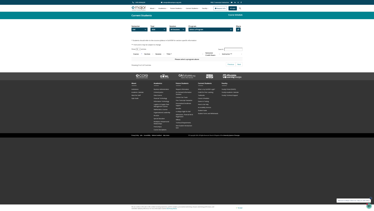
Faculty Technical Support (230, 95)
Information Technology (161, 101)
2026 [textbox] (153, 29)
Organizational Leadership (162, 112)
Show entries (138, 49)
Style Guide (134, 98)
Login (234, 8)
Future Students (176, 8)
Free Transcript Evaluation (184, 100)
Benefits (178, 108)
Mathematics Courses (161, 109)
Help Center (166, 135)
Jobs (141, 135)
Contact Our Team (182, 97)
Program (192, 26)
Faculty (204, 8)
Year (152, 26)
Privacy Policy (135, 135)
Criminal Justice (158, 92)
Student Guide (202, 110)
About (152, 8)
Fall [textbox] (134, 29)
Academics (162, 8)
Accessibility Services (204, 107)
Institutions (134, 89)
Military (178, 120)
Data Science (158, 95)
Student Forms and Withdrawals (208, 113)
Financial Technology (160, 98)
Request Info (220, 8)
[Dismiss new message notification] (371, 198)
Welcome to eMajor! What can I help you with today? (354, 200)
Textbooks (201, 95)
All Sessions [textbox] (175, 29)
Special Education (159, 118)
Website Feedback (157, 135)
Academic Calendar (137, 92)
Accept (240, 208)
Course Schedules (203, 98)
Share (238, 26)
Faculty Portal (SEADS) (229, 89)
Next (239, 64)
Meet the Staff (136, 95)
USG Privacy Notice (171, 208)
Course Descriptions (160, 130)
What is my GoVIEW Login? (206, 89)
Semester (135, 26)
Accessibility (147, 135)
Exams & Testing (203, 101)
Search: (221, 49)
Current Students (192, 8)
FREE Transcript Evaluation (220, 2)
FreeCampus (158, 127)
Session (172, 26)
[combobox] (139, 29)
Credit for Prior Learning (205, 92)
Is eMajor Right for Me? (183, 111)
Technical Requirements (183, 123)
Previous (231, 64)
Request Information (182, 89)
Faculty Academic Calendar (230, 92)
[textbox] (210, 29)
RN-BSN (156, 115)
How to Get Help (203, 104)
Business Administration (161, 89)
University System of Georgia (231, 135)
